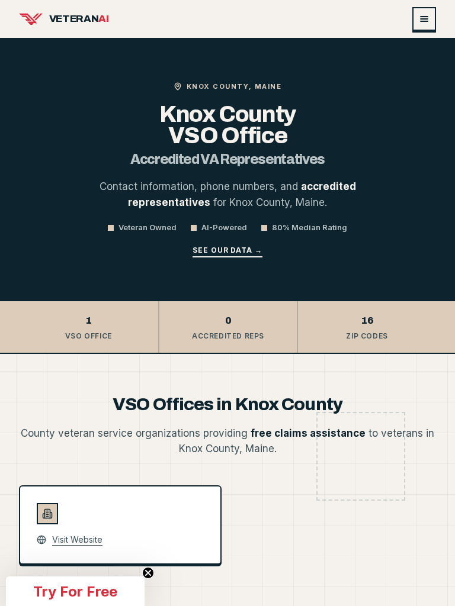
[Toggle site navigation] (424, 19)
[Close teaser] (148, 573)
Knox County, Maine (234, 86)
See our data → (227, 250)
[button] (75, 591)
